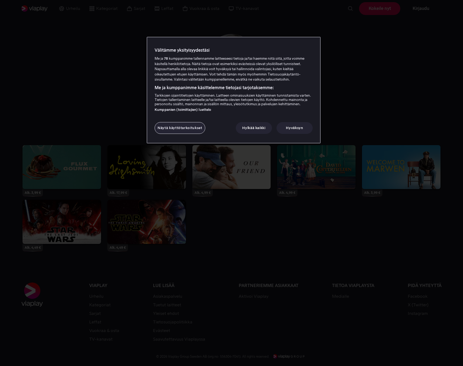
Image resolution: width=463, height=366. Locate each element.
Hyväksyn (294, 128)
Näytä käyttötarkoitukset (180, 128)
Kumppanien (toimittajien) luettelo (183, 109)
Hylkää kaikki (253, 128)
